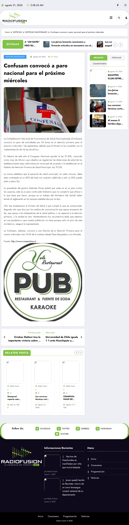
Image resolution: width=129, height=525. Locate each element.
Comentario (99, 63)
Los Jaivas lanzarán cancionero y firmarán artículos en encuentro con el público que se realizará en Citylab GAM (66, 44)
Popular (116, 57)
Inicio (93, 459)
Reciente (98, 57)
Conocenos (96, 465)
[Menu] (111, 17)
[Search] (119, 17)
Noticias (95, 477)
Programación (97, 471)
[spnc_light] (126, 18)
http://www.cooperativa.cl (23, 241)
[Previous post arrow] (4, 337)
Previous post (34, 332)
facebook (45, 428)
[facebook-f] (117, 5)
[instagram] (125, 5)
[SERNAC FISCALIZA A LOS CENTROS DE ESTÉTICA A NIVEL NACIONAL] (71, 372)
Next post (50, 332)
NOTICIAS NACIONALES (15, 56)
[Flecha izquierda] (115, 45)
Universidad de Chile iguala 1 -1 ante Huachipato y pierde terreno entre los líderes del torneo (62, 339)
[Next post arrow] (81, 337)
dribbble (85, 428)
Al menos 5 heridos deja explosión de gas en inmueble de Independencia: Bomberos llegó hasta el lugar (116, 122)
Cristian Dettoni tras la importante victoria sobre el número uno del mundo (24, 339)
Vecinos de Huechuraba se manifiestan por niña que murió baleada (72, 462)
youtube (64, 433)
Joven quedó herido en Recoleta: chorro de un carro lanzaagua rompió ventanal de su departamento (73, 487)
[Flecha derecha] (121, 45)
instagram (106, 428)
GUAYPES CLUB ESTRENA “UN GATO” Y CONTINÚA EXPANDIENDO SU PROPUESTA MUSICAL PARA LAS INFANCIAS (116, 77)
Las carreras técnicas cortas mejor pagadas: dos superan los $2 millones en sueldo (15, 398)
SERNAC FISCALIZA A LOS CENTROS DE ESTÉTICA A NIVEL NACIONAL (70, 398)
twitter (65, 428)
